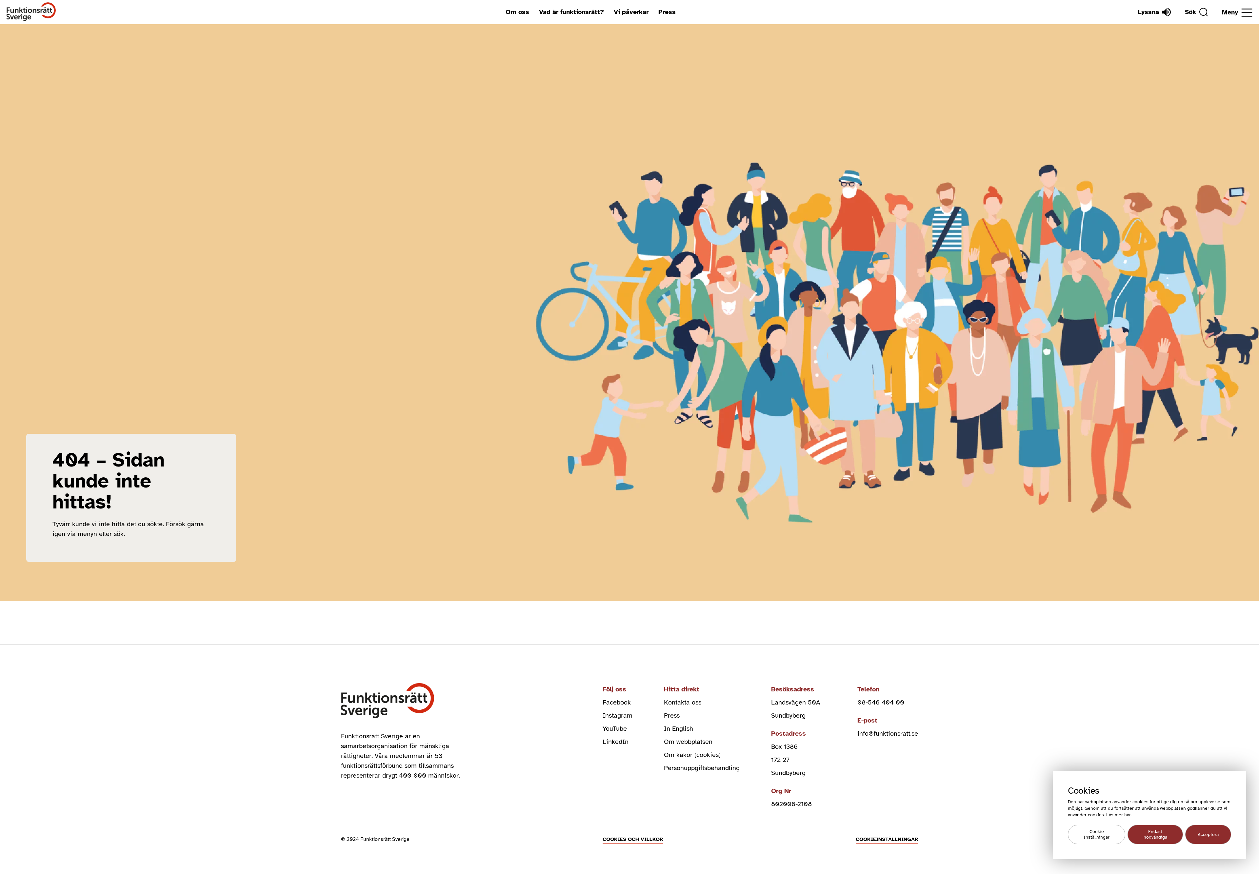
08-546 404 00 (880, 702)
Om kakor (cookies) (692, 755)
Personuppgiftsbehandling (702, 768)
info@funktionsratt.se (887, 733)
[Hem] (31, 12)
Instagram (617, 715)
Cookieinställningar (887, 839)
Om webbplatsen (688, 742)
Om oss (517, 12)
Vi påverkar (631, 12)
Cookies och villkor (633, 839)
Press (667, 12)
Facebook (617, 702)
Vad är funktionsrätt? (571, 12)
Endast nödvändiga (1155, 834)
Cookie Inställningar (1096, 834)
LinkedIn (616, 742)
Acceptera (1208, 834)
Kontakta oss (682, 702)
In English (678, 729)
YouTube (615, 729)
